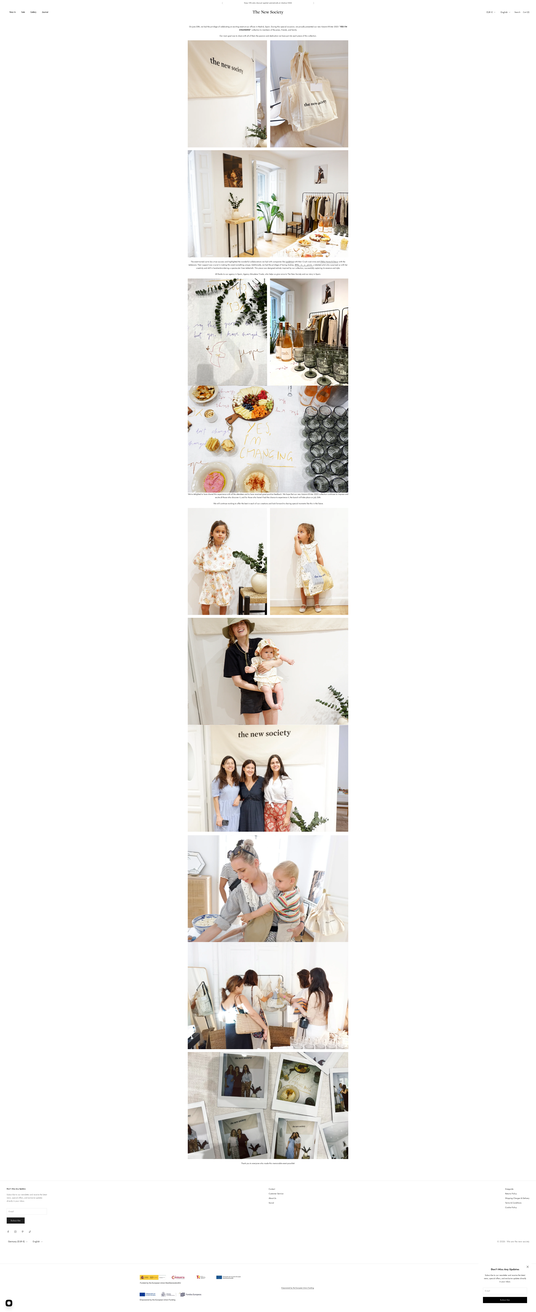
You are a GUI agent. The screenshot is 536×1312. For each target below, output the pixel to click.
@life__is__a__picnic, (304, 264)
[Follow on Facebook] (8, 1231)
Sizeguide (509, 1189)
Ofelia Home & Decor (329, 261)
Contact (272, 1189)
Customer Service (276, 1193)
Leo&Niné (290, 261)
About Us (272, 1198)
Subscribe (505, 1300)
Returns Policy (511, 1193)
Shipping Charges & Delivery (517, 1198)
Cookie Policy (511, 1207)
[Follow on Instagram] (15, 1231)
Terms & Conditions (513, 1202)
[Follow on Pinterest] (22, 1231)
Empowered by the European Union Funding (297, 1288)
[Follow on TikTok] (29, 1231)
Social (271, 1202)
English (504, 12)
